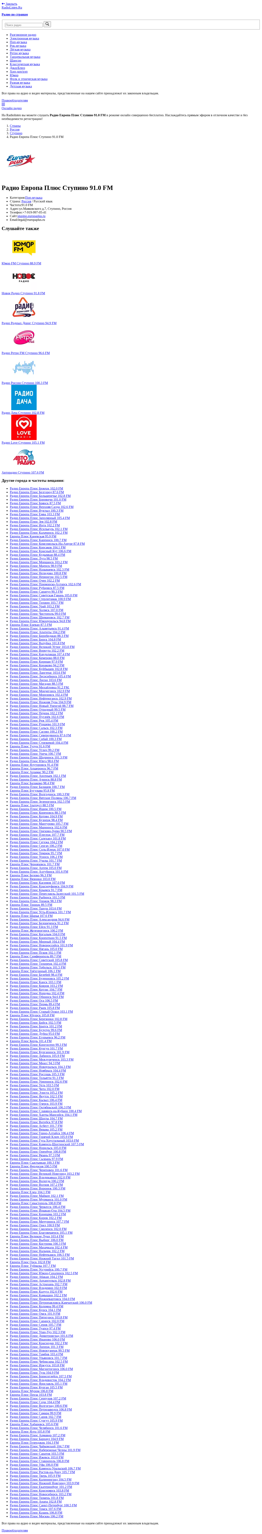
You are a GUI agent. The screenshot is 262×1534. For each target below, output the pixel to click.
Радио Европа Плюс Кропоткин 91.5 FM (38, 938)
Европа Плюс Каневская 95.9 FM (33, 536)
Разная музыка (20, 82)
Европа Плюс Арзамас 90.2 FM (31, 772)
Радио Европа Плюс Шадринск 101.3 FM (38, 757)
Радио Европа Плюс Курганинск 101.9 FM (39, 1052)
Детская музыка (21, 86)
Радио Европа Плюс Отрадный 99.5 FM (38, 709)
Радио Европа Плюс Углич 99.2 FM (34, 750)
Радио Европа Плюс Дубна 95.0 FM (35, 1033)
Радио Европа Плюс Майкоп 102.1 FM (37, 1196)
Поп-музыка (18, 42)
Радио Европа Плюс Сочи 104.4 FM (35, 1402)
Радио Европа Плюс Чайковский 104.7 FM (39, 1446)
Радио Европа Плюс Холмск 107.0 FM (36, 610)
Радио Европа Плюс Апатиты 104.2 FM (37, 632)
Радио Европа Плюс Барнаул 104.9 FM (37, 1439)
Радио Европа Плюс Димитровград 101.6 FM (41, 1336)
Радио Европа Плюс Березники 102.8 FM (38, 1019)
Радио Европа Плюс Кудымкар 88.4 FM (37, 554)
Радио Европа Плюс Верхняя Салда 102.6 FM (41, 507)
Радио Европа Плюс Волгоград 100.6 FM (38, 1406)
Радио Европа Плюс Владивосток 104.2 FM (40, 1380)
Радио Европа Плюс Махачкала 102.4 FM (39, 1247)
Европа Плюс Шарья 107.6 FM (31, 916)
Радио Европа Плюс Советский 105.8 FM (39, 960)
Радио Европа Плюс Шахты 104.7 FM (36, 1118)
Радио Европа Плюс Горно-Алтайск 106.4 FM (42, 1133)
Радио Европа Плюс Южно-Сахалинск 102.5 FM (44, 1273)
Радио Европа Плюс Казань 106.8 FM (36, 1512)
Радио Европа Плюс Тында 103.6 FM (36, 908)
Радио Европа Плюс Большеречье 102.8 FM (40, 496)
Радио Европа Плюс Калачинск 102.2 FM (39, 532)
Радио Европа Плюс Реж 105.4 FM (34, 720)
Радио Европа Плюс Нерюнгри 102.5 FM (38, 577)
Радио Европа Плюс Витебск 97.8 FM (36, 1122)
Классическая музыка (25, 64)
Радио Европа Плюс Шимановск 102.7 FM (39, 617)
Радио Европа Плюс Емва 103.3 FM (35, 514)
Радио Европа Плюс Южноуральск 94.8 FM (40, 621)
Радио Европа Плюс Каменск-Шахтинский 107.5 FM (47, 1144)
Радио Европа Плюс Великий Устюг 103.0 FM (42, 647)
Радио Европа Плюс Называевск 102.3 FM (39, 569)
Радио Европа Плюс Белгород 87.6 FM (37, 492)
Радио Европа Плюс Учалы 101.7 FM (36, 860)
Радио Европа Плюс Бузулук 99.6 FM (36, 1030)
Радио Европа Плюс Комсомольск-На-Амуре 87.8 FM (47, 543)
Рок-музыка (18, 45)
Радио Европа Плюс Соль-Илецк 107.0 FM (40, 849)
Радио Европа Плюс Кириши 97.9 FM (36, 661)
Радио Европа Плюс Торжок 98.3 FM (36, 901)
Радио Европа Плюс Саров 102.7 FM (35, 1417)
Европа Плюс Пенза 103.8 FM (31, 1394)
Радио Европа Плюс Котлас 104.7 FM (36, 989)
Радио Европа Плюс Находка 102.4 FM (37, 993)
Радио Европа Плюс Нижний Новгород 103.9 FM (44, 1483)
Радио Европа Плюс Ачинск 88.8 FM (36, 779)
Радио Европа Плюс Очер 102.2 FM (35, 580)
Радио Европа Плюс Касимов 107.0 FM (37, 882)
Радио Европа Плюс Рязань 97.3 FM (35, 1155)
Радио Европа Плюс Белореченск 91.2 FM (39, 923)
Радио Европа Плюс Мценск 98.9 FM (36, 566)
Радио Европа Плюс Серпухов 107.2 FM (38, 1398)
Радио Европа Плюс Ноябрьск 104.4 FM (38, 1070)
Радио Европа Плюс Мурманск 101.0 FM (38, 1199)
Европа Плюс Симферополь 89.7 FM (35, 956)
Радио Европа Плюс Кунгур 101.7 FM (36, 1048)
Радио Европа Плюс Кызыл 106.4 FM (36, 1100)
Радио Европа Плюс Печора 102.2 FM (36, 713)
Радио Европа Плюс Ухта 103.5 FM (34, 1085)
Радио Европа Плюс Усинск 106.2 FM (36, 857)
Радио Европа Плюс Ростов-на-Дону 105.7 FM (42, 1472)
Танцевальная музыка (25, 57)
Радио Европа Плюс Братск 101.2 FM (36, 1026)
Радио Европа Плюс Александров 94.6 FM (39, 919)
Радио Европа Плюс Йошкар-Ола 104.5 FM (40, 1210)
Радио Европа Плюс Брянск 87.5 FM (35, 503)
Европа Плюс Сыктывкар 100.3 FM (35, 1162)
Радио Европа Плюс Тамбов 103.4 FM (36, 1354)
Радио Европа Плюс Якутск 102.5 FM (36, 1096)
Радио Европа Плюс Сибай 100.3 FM (36, 739)
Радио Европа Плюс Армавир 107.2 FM (37, 1435)
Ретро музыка (19, 53)
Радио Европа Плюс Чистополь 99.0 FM (38, 613)
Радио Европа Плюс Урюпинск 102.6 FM (38, 1081)
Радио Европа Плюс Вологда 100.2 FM (37, 1181)
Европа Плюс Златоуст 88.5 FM (32, 805)
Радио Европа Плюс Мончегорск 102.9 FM (40, 691)
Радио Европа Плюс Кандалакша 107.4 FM (40, 654)
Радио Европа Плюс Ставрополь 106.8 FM (39, 1461)
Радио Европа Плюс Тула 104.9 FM (34, 1372)
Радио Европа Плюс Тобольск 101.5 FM (38, 967)
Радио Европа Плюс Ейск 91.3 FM (34, 927)
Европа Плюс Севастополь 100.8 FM (35, 1203)
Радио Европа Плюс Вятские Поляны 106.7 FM (43, 798)
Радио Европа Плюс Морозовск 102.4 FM (39, 694)
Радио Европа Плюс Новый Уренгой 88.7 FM (41, 706)
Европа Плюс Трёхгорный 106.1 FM (35, 971)
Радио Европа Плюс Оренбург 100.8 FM (38, 1151)
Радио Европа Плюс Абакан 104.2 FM (36, 1277)
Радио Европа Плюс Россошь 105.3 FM (37, 1074)
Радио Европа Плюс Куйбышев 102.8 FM (39, 669)
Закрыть (11, 4)
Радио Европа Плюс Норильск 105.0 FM (38, 1148)
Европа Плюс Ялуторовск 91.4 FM (34, 764)
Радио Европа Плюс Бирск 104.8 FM (35, 639)
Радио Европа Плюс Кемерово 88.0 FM (37, 658)
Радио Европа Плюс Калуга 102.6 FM (36, 1291)
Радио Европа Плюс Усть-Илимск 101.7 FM (40, 912)
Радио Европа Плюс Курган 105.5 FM (36, 1387)
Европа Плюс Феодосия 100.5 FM (33, 1166)
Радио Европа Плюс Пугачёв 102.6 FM (37, 717)
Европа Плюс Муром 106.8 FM (31, 1391)
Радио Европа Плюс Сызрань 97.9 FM (36, 1159)
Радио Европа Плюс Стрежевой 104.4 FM (39, 742)
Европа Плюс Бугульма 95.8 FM (32, 790)
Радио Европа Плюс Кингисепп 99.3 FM (38, 1044)
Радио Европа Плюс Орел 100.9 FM (35, 1225)
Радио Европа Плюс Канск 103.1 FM (35, 982)
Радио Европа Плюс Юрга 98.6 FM (34, 761)
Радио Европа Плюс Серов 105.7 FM (35, 1324)
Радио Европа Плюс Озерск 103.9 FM (36, 1103)
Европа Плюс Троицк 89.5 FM (31, 904)
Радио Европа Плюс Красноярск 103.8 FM (39, 1490)
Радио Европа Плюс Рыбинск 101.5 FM (37, 897)
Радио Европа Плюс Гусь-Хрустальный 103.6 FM (44, 1140)
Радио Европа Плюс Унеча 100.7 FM (35, 753)
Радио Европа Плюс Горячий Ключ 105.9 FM (41, 1137)
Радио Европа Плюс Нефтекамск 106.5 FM (40, 1254)
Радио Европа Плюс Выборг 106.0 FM (36, 1240)
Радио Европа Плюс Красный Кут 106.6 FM (40, 551)
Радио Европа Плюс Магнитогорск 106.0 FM (41, 1369)
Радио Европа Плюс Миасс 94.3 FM (35, 1063)
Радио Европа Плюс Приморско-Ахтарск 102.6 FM (45, 584)
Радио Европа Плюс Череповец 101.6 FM (39, 1170)
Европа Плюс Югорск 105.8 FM (32, 1015)
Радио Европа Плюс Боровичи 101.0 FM (38, 499)
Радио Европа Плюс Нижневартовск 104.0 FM (42, 1299)
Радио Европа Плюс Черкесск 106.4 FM (37, 1207)
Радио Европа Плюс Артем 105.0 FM (36, 868)
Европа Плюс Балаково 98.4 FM (32, 783)
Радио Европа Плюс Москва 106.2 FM (36, 1516)
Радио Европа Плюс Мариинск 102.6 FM (38, 827)
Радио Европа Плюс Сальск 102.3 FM (36, 728)
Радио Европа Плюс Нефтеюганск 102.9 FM (41, 698)
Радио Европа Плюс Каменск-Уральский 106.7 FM (45, 1468)
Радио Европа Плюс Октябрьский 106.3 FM (40, 1107)
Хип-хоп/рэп (19, 71)
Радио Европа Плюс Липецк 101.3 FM (36, 1347)
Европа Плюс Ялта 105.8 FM (30, 1431)
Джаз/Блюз (17, 68)
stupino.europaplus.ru (31, 216)
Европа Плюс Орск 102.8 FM (30, 1262)
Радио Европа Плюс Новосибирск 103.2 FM (40, 1494)
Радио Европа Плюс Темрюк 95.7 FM (36, 853)
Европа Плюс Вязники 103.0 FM (32, 879)
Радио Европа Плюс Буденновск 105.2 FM (39, 978)
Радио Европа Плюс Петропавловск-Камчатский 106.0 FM (51, 1302)
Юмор (14, 75)
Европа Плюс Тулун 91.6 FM (30, 746)
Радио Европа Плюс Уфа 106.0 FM (34, 1464)
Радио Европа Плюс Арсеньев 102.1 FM (38, 776)
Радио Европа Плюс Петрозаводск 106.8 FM (41, 1409)
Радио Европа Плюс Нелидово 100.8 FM (38, 573)
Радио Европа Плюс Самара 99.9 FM (35, 1413)
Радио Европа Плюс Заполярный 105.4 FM (40, 518)
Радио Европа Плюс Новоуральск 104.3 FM (40, 1067)
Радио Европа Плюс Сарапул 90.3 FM (36, 591)
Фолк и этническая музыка (28, 79)
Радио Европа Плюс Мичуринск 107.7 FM (39, 1221)
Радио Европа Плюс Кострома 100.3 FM (38, 1243)
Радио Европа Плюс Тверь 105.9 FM (35, 1476)
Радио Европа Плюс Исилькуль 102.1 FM (39, 529)
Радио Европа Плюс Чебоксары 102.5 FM (39, 1361)
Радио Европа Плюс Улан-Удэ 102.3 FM (37, 1332)
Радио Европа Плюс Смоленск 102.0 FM (38, 1229)
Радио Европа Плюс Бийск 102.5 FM (35, 1022)
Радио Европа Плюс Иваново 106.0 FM (37, 1339)
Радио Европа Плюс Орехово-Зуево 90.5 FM (41, 831)
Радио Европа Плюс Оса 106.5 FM (34, 1000)
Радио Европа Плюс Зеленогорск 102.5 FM (40, 801)
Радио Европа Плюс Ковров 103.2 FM (36, 986)
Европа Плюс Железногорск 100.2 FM (36, 930)
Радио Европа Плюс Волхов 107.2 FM (36, 1184)
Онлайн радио (12, 108)
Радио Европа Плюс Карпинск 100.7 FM (38, 540)
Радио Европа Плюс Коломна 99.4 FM (36, 1306)
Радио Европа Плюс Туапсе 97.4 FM (35, 1328)
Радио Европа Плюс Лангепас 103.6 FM (38, 672)
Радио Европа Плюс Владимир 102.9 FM (38, 1288)
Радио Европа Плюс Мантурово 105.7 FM (39, 823)
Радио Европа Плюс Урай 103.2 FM (35, 606)
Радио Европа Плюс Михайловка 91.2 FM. (39, 687)
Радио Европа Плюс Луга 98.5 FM (34, 558)
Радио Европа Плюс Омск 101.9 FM (35, 1313)
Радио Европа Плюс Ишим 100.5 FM (35, 809)
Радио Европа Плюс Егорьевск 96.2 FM (37, 1037)
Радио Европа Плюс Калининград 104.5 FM (40, 1479)
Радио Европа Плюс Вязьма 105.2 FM (36, 1129)
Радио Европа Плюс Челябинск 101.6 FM (39, 1428)
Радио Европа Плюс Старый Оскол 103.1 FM (41, 1011)
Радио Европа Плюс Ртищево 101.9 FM (37, 724)
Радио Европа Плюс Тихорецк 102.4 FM (38, 963)
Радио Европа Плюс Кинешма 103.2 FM (38, 1214)
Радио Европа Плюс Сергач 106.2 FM (36, 846)
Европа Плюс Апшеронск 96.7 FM (34, 768)
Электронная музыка (24, 38)
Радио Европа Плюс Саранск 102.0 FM (37, 1321)
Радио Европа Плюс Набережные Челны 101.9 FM (45, 1450)
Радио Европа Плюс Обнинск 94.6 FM (37, 997)
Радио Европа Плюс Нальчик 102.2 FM (37, 1251)
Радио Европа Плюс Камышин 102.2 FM (38, 1295)
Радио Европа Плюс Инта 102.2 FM (35, 525)
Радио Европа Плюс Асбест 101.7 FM (36, 1126)
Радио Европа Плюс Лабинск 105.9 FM (37, 1056)
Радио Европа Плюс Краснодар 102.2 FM (39, 1343)
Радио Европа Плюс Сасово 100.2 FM (36, 731)
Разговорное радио (23, 34)
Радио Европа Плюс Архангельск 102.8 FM (40, 1280)
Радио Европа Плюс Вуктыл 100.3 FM (36, 510)
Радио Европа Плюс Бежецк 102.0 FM (36, 488)
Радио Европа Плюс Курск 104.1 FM (35, 1310)
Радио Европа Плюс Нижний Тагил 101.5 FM (42, 1258)
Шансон (15, 60)
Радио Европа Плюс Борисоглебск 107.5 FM (41, 1376)
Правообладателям (15, 100)
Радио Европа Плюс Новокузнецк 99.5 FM (40, 1350)
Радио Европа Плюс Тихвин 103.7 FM (36, 602)
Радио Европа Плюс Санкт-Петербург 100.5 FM (43, 1505)
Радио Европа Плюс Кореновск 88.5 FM (38, 812)
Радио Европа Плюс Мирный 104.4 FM (37, 941)
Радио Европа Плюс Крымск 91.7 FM (36, 890)
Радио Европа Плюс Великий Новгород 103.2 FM (45, 1173)
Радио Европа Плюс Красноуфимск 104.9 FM (41, 886)
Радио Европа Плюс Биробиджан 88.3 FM (39, 636)
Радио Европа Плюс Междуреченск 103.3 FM (41, 1059)
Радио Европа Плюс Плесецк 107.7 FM (37, 834)
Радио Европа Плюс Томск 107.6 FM (35, 1509)
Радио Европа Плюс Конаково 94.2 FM (37, 665)
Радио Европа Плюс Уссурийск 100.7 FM (38, 1269)
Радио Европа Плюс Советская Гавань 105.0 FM (43, 595)
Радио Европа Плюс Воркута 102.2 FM (37, 650)
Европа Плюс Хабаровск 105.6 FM (34, 1424)
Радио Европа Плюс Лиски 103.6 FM (36, 680)
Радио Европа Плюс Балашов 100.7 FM (37, 787)
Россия (26, 201)
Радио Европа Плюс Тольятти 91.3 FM (37, 1078)
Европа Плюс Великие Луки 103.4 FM (37, 1236)
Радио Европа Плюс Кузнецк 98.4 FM (36, 820)
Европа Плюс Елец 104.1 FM (30, 1192)
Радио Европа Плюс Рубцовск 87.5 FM (37, 588)
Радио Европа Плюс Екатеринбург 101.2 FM (41, 1487)
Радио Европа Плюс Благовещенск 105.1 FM (41, 1232)
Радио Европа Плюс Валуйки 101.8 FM (37, 643)
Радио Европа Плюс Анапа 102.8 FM (36, 1501)
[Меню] (3, 104)
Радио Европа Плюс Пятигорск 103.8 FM (39, 1317)
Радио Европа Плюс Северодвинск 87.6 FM (40, 735)
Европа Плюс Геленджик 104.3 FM (34, 1442)
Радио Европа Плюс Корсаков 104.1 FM (38, 547)
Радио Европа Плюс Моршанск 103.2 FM (39, 562)
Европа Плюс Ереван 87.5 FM (31, 624)
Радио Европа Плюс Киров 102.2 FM (36, 1218)
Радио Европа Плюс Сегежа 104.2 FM (36, 842)
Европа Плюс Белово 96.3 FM (31, 875)
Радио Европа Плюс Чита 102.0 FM (34, 1089)
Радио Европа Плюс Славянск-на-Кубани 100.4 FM (46, 1111)
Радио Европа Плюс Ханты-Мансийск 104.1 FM (43, 1114)
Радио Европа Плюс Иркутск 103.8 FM (37, 1365)
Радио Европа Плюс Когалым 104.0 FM (37, 934)
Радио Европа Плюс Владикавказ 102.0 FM (40, 1177)
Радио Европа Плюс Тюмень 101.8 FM (37, 1498)
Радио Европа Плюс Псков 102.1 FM (35, 952)
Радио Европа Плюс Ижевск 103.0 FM (36, 1457)
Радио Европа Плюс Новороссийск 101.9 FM (41, 945)
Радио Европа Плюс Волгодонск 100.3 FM (39, 794)
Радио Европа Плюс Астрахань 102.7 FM (38, 1284)
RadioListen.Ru (12, 7)
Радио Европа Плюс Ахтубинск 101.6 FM (39, 871)
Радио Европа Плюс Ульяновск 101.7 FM (38, 1358)
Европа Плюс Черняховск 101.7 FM (35, 864)
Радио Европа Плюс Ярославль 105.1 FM (38, 1383)
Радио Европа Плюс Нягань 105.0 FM (36, 949)
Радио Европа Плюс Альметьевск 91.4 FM (39, 628)
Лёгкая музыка (20, 49)
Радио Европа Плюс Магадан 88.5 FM (36, 683)
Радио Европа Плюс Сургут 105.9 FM (36, 1420)
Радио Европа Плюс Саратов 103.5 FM (37, 1453)
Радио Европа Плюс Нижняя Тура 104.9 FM (40, 702)
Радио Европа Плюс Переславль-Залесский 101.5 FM (47, 893)
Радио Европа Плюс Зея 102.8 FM (33, 521)
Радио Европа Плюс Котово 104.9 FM (36, 816)
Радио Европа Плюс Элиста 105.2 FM (36, 1092)
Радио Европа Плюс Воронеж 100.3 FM (37, 1188)
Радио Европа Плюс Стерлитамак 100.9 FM (40, 599)
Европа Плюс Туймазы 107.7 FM (33, 1266)
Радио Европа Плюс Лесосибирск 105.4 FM (40, 676)
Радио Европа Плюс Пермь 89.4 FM (35, 1004)
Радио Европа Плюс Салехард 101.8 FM (38, 838)
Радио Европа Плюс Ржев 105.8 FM (35, 1008)
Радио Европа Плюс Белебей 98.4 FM (36, 974)
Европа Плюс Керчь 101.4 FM (31, 1041)
